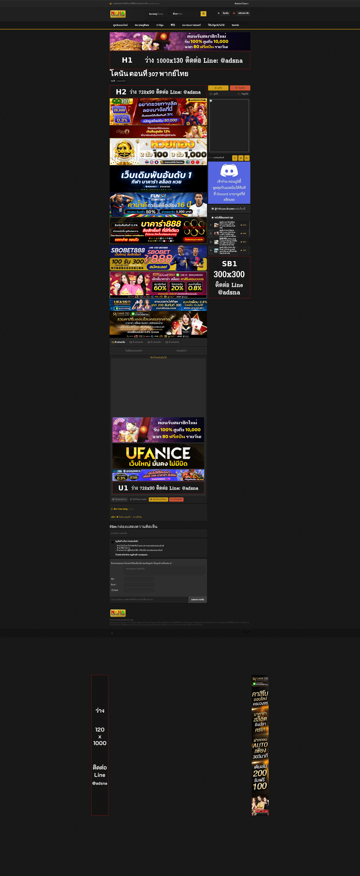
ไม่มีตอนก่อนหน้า (134, 351)
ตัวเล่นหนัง (119, 342)
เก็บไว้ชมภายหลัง (139, 499)
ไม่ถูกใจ (241, 88)
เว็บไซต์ (114, 590)
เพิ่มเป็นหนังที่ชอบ (159, 499)
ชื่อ (113, 579)
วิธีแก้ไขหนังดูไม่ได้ (158, 358)
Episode (131, 509)
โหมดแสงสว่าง (120, 499)
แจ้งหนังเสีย (177, 499)
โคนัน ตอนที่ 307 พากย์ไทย (130, 517)
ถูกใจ (219, 88)
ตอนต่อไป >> (183, 351)
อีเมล (114, 585)
